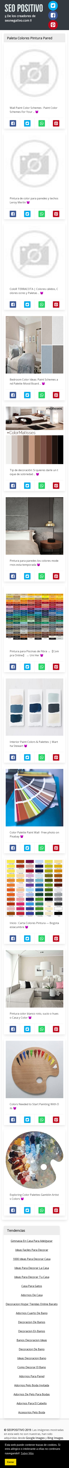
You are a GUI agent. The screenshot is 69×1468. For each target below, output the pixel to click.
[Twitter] (53, 6)
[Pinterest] (53, 25)
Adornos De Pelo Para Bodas (32, 1394)
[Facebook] (53, 15)
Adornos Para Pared (31, 1376)
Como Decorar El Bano (31, 1367)
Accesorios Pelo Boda (31, 1412)
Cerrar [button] (10, 1462)
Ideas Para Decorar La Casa (31, 1268)
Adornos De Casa (32, 1295)
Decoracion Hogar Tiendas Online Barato (32, 1304)
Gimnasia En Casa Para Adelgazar (32, 1241)
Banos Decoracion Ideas (32, 1340)
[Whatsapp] (41, 123)
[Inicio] (23, 9)
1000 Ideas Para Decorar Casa (31, 1259)
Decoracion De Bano (32, 1349)
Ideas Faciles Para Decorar (31, 1250)
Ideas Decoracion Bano (31, 1358)
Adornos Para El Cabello (32, 1403)
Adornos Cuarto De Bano (32, 1313)
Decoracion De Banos (31, 1322)
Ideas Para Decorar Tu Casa (31, 1277)
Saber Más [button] (27, 1453)
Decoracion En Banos (31, 1331)
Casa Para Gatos (31, 1286)
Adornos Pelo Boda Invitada (31, 1385)
